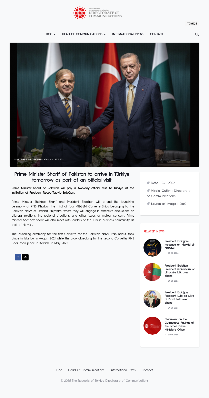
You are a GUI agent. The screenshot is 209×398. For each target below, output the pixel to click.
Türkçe (192, 24)
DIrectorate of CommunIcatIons (32, 160)
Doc (59, 370)
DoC (49, 34)
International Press (123, 370)
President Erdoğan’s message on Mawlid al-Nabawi (180, 245)
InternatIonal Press (127, 34)
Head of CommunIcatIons (82, 34)
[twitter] (25, 257)
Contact (156, 34)
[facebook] (18, 257)
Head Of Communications (86, 370)
